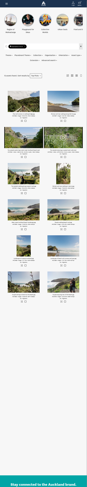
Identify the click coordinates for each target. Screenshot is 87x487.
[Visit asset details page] (22, 121)
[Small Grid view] (76, 75)
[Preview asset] (23, 101)
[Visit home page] (43, 3)
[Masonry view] (67, 75)
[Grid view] (72, 75)
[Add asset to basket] (25, 121)
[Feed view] (81, 75)
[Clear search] (81, 46)
